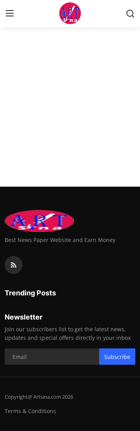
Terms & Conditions (30, 411)
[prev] (10, 90)
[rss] (14, 265)
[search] (130, 13)
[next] (130, 90)
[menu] (9, 13)
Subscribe (117, 356)
